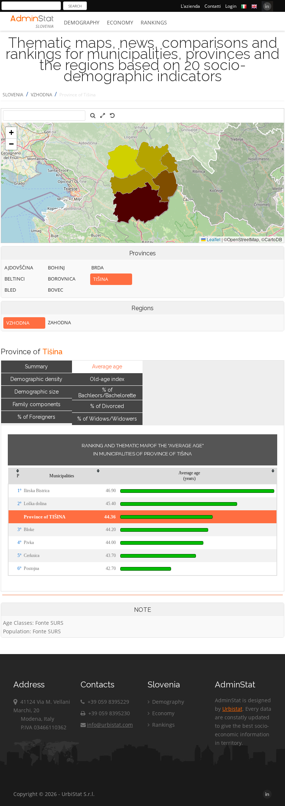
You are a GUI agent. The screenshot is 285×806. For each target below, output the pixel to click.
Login (230, 6)
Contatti (212, 6)
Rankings (154, 22)
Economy (120, 22)
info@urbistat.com (110, 724)
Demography (81, 22)
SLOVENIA (13, 95)
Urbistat (232, 708)
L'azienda (190, 6)
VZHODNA (42, 95)
